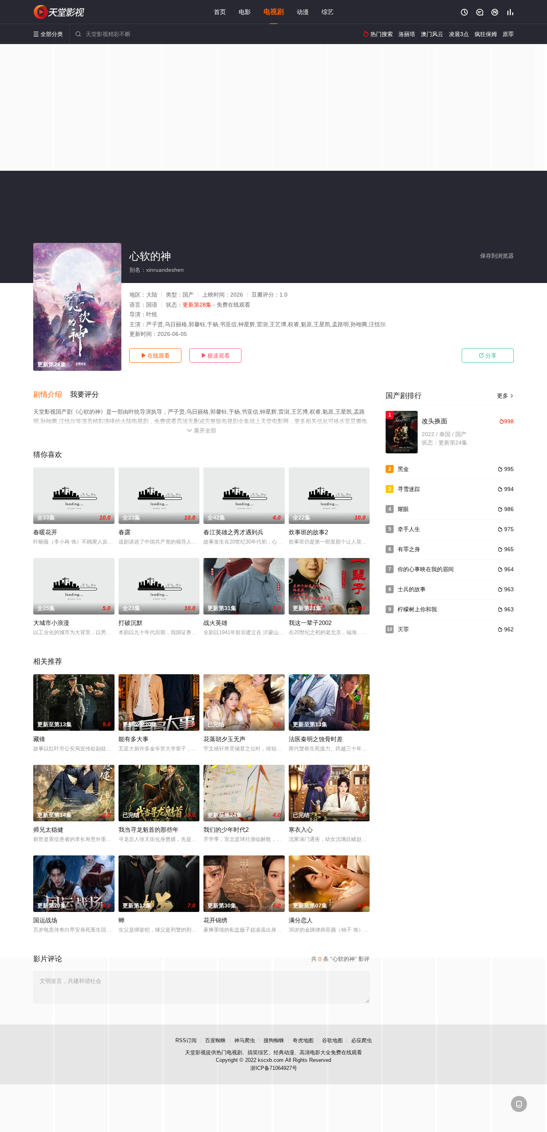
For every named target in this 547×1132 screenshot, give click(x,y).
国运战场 (45, 920)
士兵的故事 (412, 589)
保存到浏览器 (497, 256)
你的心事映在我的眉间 (426, 569)
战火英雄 (215, 622)
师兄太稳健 (48, 829)
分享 (488, 355)
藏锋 (39, 739)
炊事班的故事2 (308, 532)
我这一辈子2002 (310, 622)
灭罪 (403, 629)
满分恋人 (301, 920)
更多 (505, 395)
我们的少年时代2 (226, 829)
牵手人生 (409, 529)
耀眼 (403, 509)
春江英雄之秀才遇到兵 (233, 532)
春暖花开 (45, 532)
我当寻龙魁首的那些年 (149, 829)
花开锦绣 (215, 920)
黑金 (403, 469)
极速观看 (215, 355)
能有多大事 (134, 739)
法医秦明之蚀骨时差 (316, 739)
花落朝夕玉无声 (224, 739)
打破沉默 (131, 622)
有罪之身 (409, 549)
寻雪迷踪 (409, 489)
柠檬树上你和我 (417, 609)
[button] (51, 395)
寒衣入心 (301, 829)
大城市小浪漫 (51, 622)
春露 (125, 532)
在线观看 (155, 355)
